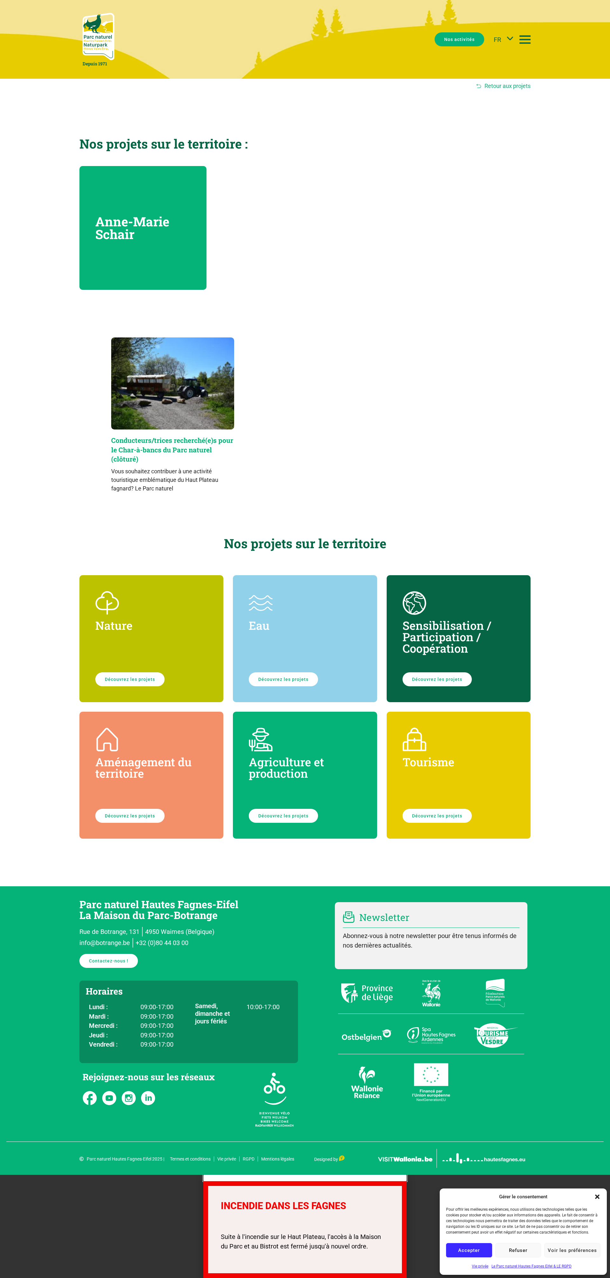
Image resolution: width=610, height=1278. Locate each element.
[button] (597, 1197)
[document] (305, 1226)
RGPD (248, 1159)
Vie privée (480, 1266)
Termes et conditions (190, 1159)
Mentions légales (277, 1159)
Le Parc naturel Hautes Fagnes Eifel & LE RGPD (531, 1266)
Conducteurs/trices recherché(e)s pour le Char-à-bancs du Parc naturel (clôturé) (172, 449)
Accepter (469, 1250)
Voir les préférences (572, 1250)
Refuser (518, 1250)
